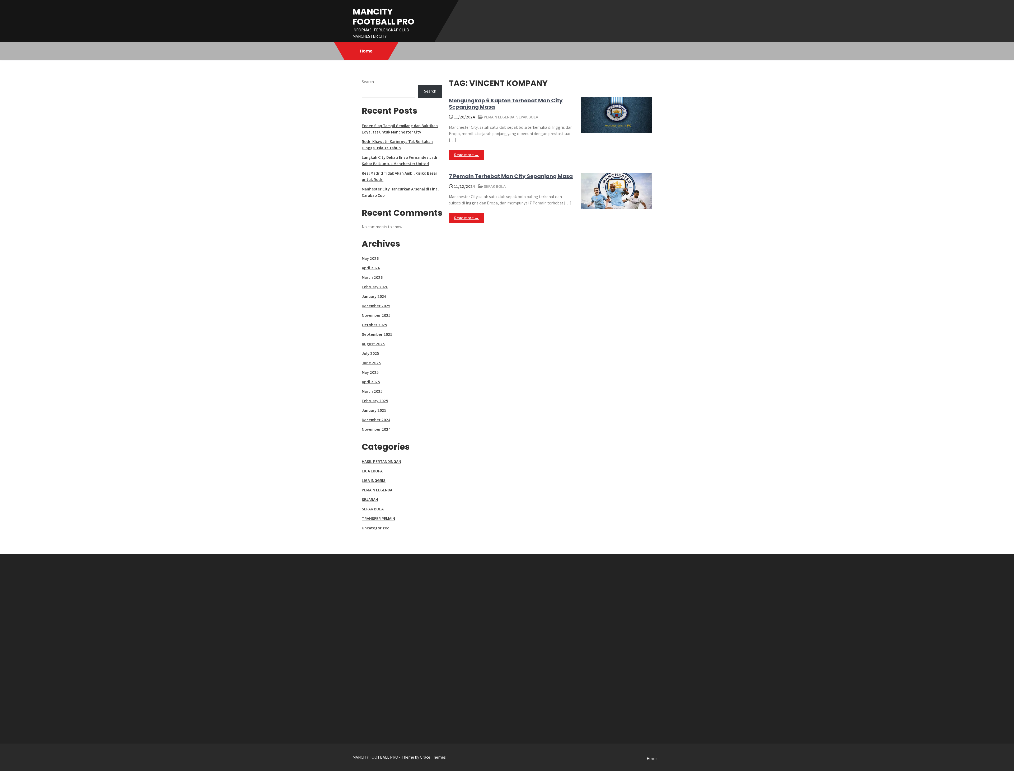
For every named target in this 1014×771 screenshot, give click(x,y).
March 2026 (372, 277)
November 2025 (376, 315)
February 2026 (375, 287)
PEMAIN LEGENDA (499, 117)
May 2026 (370, 258)
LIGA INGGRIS (374, 480)
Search (368, 81)
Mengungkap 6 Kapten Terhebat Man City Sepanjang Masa (506, 104)
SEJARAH (370, 499)
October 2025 (374, 325)
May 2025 (370, 372)
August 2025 (373, 344)
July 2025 (370, 353)
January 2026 (374, 296)
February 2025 (375, 401)
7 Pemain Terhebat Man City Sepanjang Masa (511, 176)
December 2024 (376, 420)
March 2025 (372, 391)
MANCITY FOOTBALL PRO (383, 16)
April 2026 (371, 268)
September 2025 (377, 334)
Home (366, 51)
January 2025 (374, 410)
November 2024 (376, 429)
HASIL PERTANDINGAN (381, 461)
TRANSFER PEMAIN (378, 518)
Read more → (466, 154)
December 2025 (376, 306)
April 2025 (371, 382)
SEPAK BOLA (527, 117)
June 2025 (371, 363)
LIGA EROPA (372, 471)
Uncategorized (375, 528)
